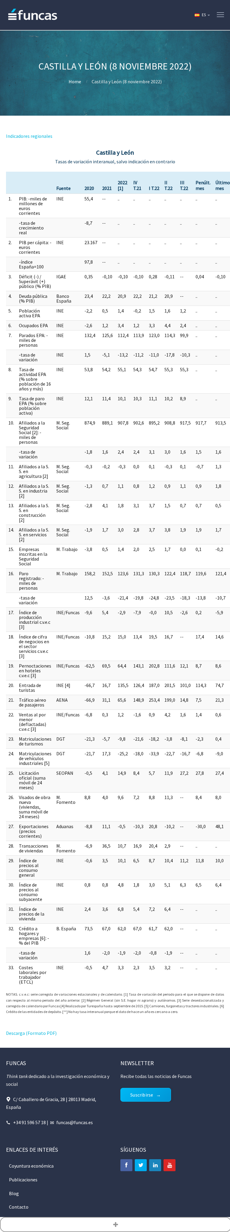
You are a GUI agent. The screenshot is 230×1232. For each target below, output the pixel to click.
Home (75, 81)
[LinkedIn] (155, 1165)
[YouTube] (169, 1165)
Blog (14, 1193)
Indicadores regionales (29, 136)
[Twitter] (141, 1165)
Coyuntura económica (31, 1166)
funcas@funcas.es (74, 1122)
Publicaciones (23, 1180)
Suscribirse (141, 1095)
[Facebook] (126, 1165)
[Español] (201, 15)
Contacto (18, 1207)
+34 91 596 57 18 (29, 1122)
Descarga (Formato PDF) (31, 1033)
